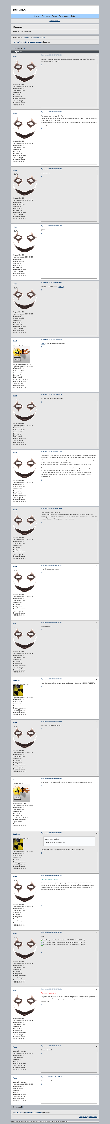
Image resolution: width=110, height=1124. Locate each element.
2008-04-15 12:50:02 (55, 169)
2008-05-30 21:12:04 (55, 1077)
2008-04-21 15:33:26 (55, 339)
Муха (15, 1047)
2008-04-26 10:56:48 (55, 508)
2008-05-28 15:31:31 (55, 989)
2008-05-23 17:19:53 (55, 932)
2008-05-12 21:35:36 (55, 778)
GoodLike (16, 680)
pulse (15, 56)
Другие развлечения (33, 42)
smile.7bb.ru (18, 42)
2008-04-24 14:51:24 (55, 451)
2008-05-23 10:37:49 (55, 875)
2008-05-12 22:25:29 (55, 833)
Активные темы (55, 21)
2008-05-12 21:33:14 (55, 721)
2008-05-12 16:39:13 (55, 679)
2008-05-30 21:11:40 (55, 1046)
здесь (43, 343)
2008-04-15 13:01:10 (55, 226)
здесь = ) (61, 287)
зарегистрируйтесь (38, 37)
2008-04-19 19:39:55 (55, 282)
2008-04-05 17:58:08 (55, 55)
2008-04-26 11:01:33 (55, 622)
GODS (15, 341)
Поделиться (44, 55)
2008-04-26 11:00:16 (55, 565)
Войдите (26, 37)
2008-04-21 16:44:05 (55, 394)
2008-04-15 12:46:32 (55, 112)
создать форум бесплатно (88, 1117)
